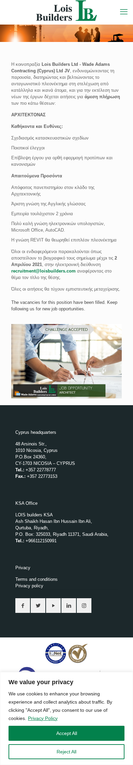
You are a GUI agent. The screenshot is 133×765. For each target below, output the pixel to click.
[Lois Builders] (66, 10)
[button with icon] (22, 605)
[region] (66, 718)
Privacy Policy (43, 718)
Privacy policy (29, 585)
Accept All (66, 733)
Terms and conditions (36, 579)
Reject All (66, 751)
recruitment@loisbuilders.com (43, 271)
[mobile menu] (124, 12)
